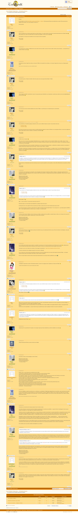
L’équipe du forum (12, 510)
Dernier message (59, 503)
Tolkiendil (7, 510)
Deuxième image (24, 126)
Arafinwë (11, 347)
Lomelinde (11, 317)
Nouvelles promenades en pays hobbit (14, 500)
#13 (69, 212)
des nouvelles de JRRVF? (12, 498)
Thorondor (39, 498)
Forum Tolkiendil (9, 11)
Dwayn (11, 83)
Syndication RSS (40, 510)
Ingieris (40, 500)
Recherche (52, 6)
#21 (69, 340)
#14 (69, 228)
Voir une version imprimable (11, 505)
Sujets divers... (15, 11)
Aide (71, 6)
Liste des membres (59, 6)
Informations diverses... (23, 11)
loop (11, 24)
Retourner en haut (18, 510)
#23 (69, 370)
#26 (69, 427)
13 (46, 500)
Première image (23, 125)
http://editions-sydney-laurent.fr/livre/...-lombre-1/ (35, 21)
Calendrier (66, 6)
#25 (69, 405)
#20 (69, 326)
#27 (69, 457)
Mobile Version (24, 510)
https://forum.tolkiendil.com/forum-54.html (53, 248)
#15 (69, 243)
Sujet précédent (9, 488)
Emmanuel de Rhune (11, 377)
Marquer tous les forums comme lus (32, 510)
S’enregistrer (21, 8)
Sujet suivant (15, 488)
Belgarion (63, 503)
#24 (69, 389)
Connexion (16, 8)
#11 (69, 170)
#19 (69, 310)
